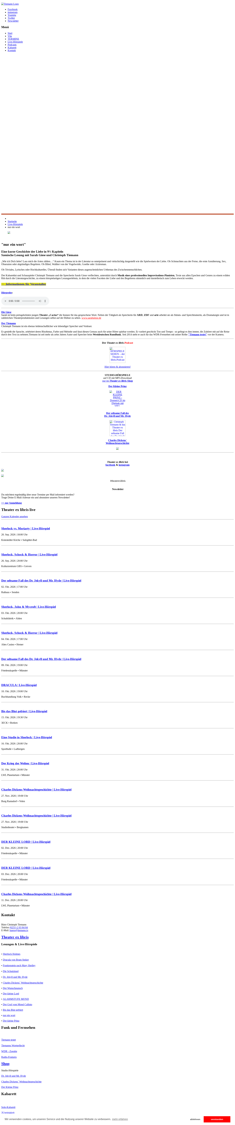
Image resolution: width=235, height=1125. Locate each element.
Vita (10, 36)
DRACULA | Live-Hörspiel (19, 685)
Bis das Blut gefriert (13, 1010)
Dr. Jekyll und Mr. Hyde (15, 977)
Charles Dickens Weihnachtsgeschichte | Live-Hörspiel (36, 789)
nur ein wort (9, 1015)
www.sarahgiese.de (91, 318)
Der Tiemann (8, 323)
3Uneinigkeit (7, 1112)
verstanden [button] (217, 1119)
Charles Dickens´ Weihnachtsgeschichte (23, 982)
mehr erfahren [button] (120, 1119)
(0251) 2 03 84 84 (19, 927)
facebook (110, 465)
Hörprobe (6, 292)
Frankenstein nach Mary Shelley (19, 965)
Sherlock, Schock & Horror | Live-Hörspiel (29, 554)
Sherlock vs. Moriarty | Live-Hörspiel (25, 528)
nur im (117, 380)
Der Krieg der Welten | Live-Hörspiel (25, 763)
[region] (117, 134)
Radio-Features (9, 1057)
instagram (124, 465)
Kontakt (12, 50)
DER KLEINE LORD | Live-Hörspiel (25, 841)
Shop (5, 1064)
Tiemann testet (8, 1039)
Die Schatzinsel (11, 971)
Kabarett (12, 47)
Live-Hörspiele (15, 41)
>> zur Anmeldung (11, 503)
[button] (117, 206)
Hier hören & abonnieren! (118, 366)
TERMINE (13, 39)
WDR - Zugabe (9, 1051)
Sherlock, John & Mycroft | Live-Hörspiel (28, 606)
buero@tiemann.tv (19, 930)
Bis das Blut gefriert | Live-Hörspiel (24, 711)
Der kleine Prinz (11, 1020)
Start (10, 33)
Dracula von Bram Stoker (16, 959)
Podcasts (12, 44)
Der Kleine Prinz (9, 1087)
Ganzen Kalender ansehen (14, 516)
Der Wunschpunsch (13, 988)
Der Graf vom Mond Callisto (17, 1004)
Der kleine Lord (11, 993)
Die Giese (6, 312)
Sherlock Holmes (11, 954)
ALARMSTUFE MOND (16, 999)
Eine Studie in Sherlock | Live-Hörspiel (26, 737)
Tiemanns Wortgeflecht (13, 1045)
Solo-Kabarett (8, 1107)
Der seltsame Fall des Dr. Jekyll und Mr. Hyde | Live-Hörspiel (41, 580)
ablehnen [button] (195, 1119)
